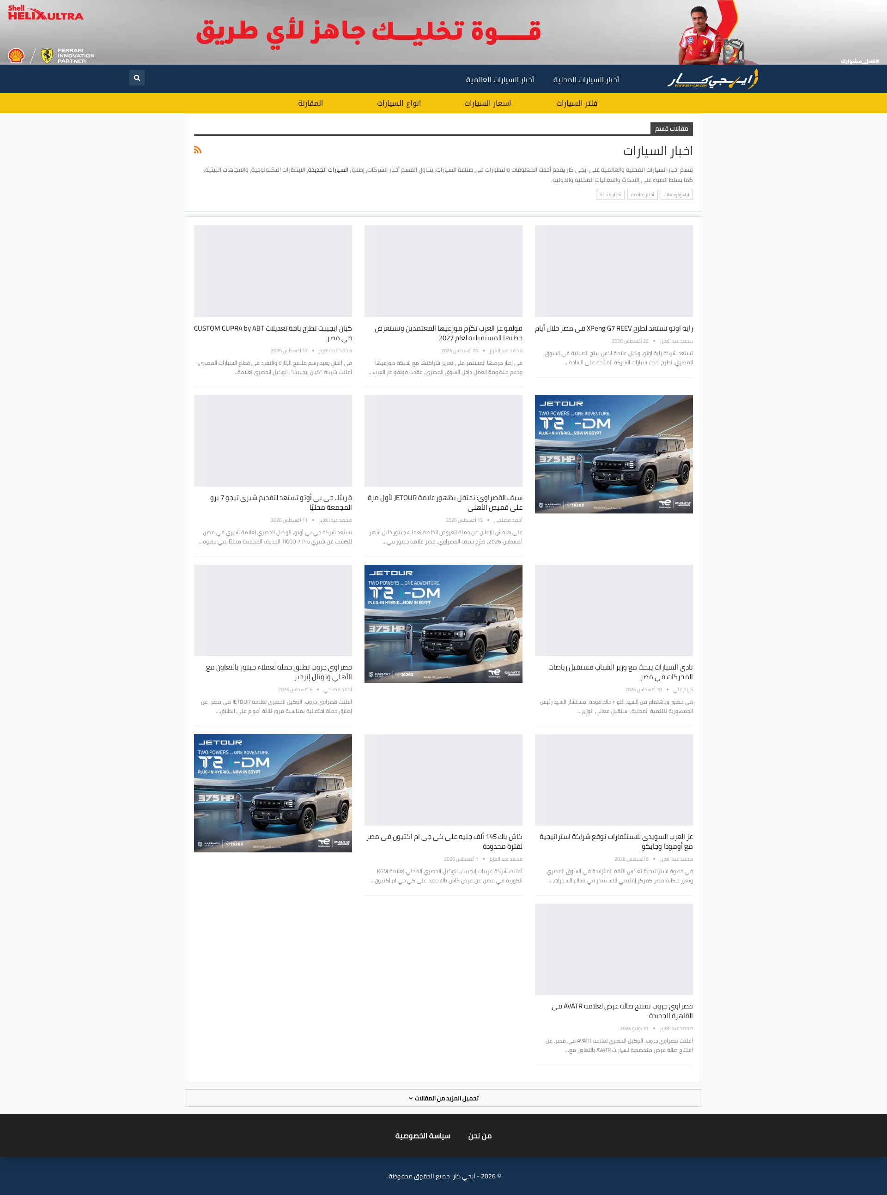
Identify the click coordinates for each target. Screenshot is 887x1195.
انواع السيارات (399, 103)
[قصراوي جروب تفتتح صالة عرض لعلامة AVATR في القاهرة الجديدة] (614, 949)
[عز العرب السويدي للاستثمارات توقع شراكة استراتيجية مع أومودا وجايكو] (614, 780)
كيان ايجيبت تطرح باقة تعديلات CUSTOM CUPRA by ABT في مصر (273, 332)
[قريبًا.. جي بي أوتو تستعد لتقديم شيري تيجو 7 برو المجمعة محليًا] (273, 441)
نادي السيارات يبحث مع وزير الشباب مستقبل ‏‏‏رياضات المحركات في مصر (620, 671)
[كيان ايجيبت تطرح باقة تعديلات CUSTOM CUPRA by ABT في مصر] (273, 271)
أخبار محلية (610, 194)
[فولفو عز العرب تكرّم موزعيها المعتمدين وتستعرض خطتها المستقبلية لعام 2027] (443, 271)
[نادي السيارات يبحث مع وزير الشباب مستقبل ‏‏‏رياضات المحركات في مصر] (614, 610)
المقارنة (310, 103)
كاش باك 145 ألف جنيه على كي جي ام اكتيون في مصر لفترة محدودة (444, 841)
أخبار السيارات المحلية (586, 79)
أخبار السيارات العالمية (500, 79)
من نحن (480, 1135)
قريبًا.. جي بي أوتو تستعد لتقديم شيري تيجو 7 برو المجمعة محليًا (281, 502)
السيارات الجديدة (328, 169)
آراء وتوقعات (676, 194)
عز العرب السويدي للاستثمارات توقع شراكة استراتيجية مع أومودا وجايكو (616, 841)
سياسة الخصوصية (422, 1135)
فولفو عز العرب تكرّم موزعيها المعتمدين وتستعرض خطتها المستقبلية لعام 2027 (448, 332)
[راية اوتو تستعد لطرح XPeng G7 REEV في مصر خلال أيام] (614, 271)
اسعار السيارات (487, 103)
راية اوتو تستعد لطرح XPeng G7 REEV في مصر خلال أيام (614, 328)
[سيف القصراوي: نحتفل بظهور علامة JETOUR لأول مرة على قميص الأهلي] (443, 441)
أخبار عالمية (642, 194)
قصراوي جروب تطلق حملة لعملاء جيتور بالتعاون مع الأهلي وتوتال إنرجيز (279, 671)
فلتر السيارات (576, 103)
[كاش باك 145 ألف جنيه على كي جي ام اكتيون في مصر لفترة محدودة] (443, 780)
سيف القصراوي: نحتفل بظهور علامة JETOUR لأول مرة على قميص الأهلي (445, 502)
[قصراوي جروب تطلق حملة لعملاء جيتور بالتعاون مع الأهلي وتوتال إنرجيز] (273, 610)
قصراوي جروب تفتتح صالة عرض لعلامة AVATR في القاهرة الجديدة (622, 1010)
